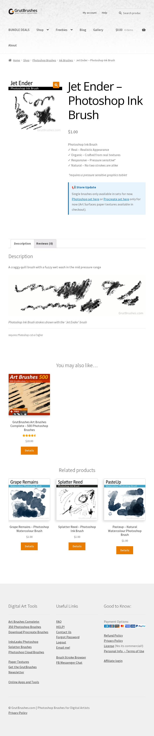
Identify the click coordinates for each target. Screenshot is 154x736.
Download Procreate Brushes (28, 632)
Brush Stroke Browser (71, 657)
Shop (40, 30)
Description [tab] (22, 243)
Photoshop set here (85, 199)
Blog (83, 30)
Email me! (63, 647)
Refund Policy (113, 635)
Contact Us (63, 632)
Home (16, 60)
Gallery (98, 30)
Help (104, 12)
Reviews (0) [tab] (44, 243)
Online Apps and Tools (23, 682)
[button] (56, 85)
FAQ (59, 622)
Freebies (61, 30)
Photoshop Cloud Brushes (26, 652)
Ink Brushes (66, 60)
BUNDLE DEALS (18, 30)
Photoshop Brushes (44, 60)
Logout (61, 642)
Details (29, 450)
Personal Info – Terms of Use (124, 651)
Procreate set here (116, 199)
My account (89, 12)
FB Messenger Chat (69, 662)
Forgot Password (67, 637)
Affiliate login (113, 661)
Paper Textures (18, 662)
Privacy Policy (113, 641)
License (109, 646)
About (12, 45)
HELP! (60, 627)
